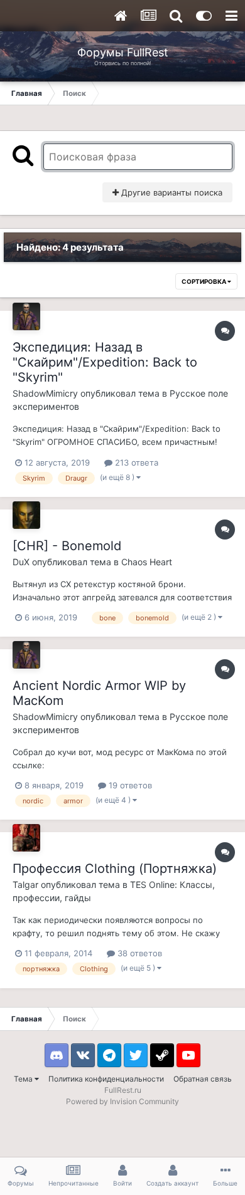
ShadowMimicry (45, 393)
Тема (24, 1078)
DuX (21, 561)
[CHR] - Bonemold (67, 545)
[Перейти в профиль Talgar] (26, 838)
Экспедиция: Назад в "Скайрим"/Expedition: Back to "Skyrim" (105, 362)
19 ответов (129, 785)
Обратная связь (202, 1078)
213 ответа (135, 462)
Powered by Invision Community (122, 1101)
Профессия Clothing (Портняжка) (115, 868)
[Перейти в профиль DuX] (26, 515)
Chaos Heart (146, 561)
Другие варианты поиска (170, 192)
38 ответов (138, 953)
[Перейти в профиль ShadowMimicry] (26, 316)
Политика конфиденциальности (106, 1078)
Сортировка (204, 281)
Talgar (25, 884)
